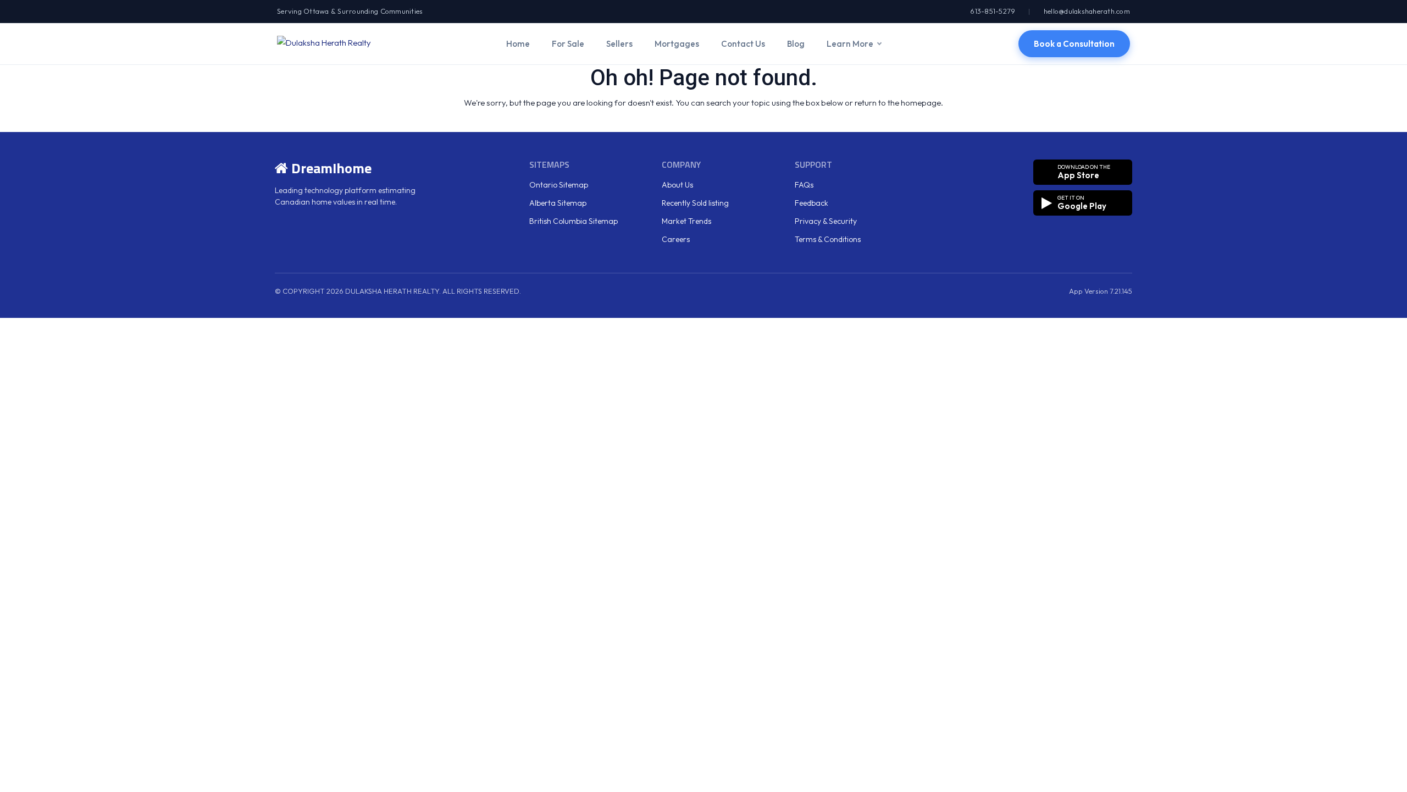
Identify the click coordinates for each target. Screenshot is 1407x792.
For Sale (568, 43)
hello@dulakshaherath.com (1087, 11)
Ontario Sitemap (558, 185)
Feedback (811, 203)
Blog (796, 43)
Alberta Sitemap (557, 203)
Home (518, 43)
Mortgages (677, 43)
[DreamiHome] (324, 43)
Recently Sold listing (695, 203)
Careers (676, 239)
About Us (677, 185)
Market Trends (686, 221)
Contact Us (743, 43)
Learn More (850, 43)
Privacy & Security (826, 221)
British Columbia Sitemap (573, 221)
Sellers (619, 43)
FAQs (804, 185)
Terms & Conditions (828, 239)
